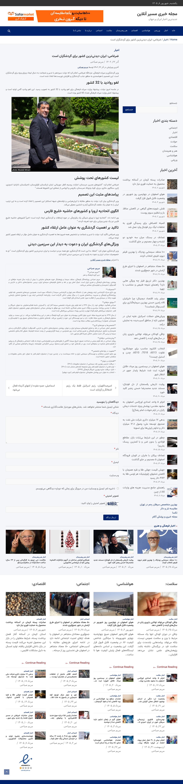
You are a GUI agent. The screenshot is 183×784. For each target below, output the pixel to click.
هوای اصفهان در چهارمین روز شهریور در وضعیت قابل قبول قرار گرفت (144, 196)
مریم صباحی (96, 61)
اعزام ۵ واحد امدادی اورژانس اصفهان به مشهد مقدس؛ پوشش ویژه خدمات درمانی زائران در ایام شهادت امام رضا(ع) (144, 406)
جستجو (173, 103)
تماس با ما (77, 30)
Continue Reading (166, 667)
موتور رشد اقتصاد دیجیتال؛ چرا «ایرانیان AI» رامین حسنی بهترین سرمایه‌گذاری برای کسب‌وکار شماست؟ (144, 303)
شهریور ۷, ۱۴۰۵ (37, 629)
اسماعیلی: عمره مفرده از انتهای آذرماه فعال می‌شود (34, 388)
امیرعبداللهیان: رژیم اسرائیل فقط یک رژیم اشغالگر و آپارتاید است (89, 388)
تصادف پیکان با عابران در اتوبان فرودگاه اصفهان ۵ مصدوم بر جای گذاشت (144, 458)
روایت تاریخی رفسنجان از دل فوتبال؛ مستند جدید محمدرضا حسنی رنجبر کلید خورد (144, 388)
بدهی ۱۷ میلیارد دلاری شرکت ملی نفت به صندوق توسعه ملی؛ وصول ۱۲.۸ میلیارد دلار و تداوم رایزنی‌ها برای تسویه (144, 424)
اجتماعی (99, 30)
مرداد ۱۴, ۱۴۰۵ (25, 701)
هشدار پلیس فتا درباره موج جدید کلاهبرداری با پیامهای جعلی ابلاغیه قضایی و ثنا (63, 718)
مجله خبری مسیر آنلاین (157, 14)
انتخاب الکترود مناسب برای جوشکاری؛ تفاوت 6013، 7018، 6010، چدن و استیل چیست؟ (144, 353)
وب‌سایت (114, 475)
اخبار (166, 30)
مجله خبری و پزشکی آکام (164, 517)
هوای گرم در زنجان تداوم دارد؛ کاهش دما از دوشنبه (107, 721)
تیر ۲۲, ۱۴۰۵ (158, 726)
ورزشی (157, 30)
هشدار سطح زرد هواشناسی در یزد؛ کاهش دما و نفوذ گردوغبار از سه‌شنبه (107, 701)
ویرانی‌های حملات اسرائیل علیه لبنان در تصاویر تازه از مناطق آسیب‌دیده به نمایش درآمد (144, 320)
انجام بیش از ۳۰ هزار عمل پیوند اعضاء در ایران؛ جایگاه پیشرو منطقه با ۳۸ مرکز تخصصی (151, 743)
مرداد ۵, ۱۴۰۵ (39, 566)
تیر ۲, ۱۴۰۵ (71, 742)
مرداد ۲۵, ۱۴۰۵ (169, 629)
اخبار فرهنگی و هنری (164, 526)
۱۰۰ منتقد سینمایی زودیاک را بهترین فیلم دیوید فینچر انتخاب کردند (144, 254)
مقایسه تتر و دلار (168, 509)
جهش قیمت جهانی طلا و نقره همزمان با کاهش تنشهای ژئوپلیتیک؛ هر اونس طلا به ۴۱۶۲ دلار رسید (144, 474)
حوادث (173, 142)
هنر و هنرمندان (121, 30)
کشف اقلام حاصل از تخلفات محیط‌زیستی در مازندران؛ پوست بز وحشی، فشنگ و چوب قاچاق (63, 677)
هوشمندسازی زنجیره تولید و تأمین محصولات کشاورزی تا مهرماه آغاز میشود (19, 739)
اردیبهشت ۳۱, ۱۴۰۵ (154, 746)
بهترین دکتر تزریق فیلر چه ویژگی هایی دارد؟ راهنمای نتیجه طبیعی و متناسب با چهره (144, 285)
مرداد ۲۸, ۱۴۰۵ (169, 566)
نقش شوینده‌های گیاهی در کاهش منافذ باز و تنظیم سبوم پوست (144, 211)
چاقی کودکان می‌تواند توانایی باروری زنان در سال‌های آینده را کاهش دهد (144, 336)
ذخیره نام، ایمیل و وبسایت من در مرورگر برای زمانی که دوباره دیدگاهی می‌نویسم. (75, 489)
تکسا (174, 513)
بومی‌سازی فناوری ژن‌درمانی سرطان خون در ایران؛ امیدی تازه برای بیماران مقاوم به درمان (151, 722)
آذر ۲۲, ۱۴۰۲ (112, 61)
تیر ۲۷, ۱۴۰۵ (114, 746)
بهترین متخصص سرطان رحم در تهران (158, 505)
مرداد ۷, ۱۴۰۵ (26, 742)
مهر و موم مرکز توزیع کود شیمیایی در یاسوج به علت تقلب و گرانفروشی (63, 697)
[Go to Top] (6, 772)
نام (116, 449)
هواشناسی (146, 30)
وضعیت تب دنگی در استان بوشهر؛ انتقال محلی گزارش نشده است (151, 701)
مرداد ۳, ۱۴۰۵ (114, 726)
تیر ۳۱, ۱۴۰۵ (158, 705)
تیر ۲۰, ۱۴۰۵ (70, 722)
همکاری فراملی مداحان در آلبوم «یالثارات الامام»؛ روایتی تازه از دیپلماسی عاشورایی (70, 561)
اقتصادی (134, 30)
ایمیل (115, 462)
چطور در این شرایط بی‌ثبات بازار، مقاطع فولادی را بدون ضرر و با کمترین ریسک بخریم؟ (144, 442)
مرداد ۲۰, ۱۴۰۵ (125, 566)
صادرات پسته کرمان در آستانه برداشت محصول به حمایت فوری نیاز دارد (144, 182)
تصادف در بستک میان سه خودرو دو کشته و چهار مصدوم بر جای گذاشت (144, 239)
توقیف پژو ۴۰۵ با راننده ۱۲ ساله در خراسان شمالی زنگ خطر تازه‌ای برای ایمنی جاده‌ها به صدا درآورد (63, 739)
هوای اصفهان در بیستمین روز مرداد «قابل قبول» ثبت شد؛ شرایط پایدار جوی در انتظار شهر (144, 371)
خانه (173, 30)
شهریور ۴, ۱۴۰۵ (125, 629)
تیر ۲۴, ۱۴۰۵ (70, 701)
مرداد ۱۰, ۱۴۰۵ (81, 566)
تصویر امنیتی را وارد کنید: (93, 503)
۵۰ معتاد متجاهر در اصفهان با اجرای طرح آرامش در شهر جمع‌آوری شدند (144, 268)
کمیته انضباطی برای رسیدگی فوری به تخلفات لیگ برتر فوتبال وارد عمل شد (144, 225)
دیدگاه (115, 413)
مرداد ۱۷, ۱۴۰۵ (157, 685)
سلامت (109, 30)
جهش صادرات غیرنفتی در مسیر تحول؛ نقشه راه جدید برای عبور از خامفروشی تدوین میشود (19, 718)
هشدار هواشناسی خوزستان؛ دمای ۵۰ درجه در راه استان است (107, 741)
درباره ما (88, 30)
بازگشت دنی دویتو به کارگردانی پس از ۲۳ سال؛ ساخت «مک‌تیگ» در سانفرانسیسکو (26, 561)
